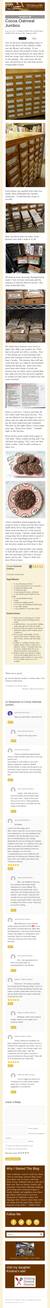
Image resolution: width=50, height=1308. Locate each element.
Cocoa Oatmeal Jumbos (18, 678)
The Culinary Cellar (29, 33)
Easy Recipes (38, 31)
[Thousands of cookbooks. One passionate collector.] (25, 9)
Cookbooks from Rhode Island (17, 686)
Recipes (18, 33)
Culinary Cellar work (25, 31)
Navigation (23, 17)
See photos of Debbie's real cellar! (25, 1258)
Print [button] (30, 567)
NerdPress (21, 1302)
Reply (10, 722)
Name (33, 1128)
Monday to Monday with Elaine (32, 689)
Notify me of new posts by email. (17, 1149)
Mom (13, 33)
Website (30, 1141)
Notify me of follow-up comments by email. (20, 1146)
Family (7, 33)
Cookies (32, 678)
